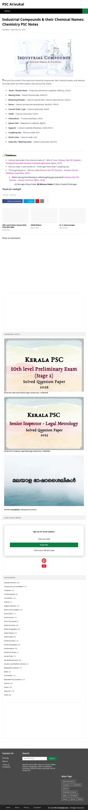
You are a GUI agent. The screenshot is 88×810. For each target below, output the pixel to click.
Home (8, 807)
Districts (8, 602)
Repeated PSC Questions (14, 679)
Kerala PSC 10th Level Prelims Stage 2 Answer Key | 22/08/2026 (26, 393)
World (7, 695)
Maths (7, 672)
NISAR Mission (36, 225)
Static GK (13, 195)
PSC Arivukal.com (61, 808)
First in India (9, 614)
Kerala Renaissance (12, 660)
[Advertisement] (44, 311)
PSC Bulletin (9, 676)
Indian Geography (12, 629)
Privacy (26, 807)
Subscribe (44, 545)
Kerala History (10, 648)
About (17, 807)
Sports (8, 687)
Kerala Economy (11, 641)
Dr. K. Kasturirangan (67, 225)
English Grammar (11, 606)
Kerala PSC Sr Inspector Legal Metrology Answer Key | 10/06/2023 (27, 451)
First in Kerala (10, 617)
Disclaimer (37, 807)
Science (5, 195)
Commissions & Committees (15, 586)
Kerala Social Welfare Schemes (16, 664)
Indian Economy (11, 625)
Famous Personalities (13, 610)
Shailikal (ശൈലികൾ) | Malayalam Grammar (20, 510)
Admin (6, 29)
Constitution (9, 598)
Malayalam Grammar (13, 668)
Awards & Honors (11, 583)
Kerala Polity (10, 656)
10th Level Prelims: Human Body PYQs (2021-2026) (14, 226)
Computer (9, 590)
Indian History (10, 633)
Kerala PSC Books (11, 652)
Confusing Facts (10, 594)
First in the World (11, 621)
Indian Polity (10, 637)
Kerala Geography (12, 645)
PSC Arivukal (13, 4)
